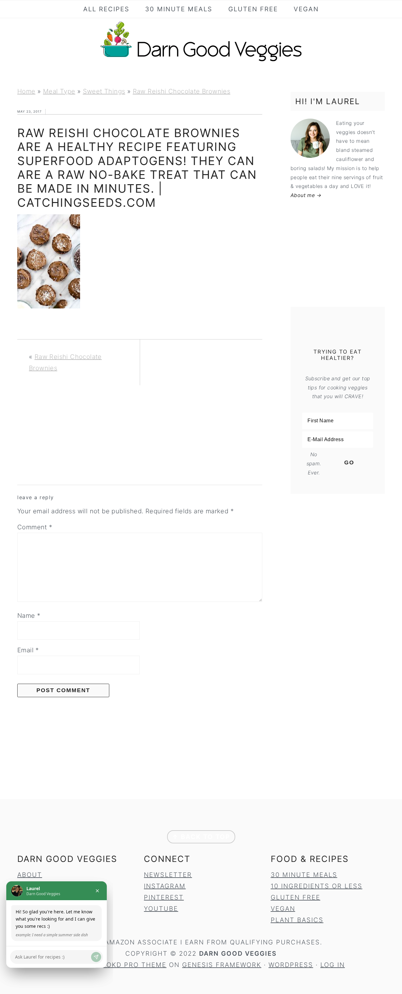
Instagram (165, 886)
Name (28, 615)
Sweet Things (104, 91)
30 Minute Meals (304, 875)
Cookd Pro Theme (131, 965)
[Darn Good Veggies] (201, 61)
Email (28, 650)
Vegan (283, 908)
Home (26, 91)
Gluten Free (295, 897)
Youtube (161, 908)
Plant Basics (297, 920)
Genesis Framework (221, 965)
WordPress (291, 965)
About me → (306, 195)
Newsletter (168, 875)
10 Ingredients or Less (316, 886)
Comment (34, 527)
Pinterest (164, 897)
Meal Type (59, 91)
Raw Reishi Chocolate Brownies (182, 91)
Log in (332, 965)
